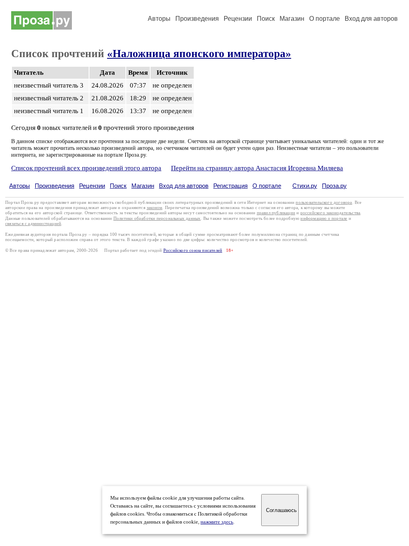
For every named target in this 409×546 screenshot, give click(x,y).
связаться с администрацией (33, 223)
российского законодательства (330, 213)
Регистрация (230, 185)
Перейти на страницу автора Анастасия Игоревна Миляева (257, 168)
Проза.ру (334, 185)
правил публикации (276, 213)
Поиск (266, 18)
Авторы (159, 18)
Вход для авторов (371, 18)
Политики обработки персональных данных (157, 218)
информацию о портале (323, 218)
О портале (266, 185)
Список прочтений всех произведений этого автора (86, 168)
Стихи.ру (304, 185)
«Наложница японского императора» (199, 54)
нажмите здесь (217, 522)
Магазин (292, 18)
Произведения (197, 18)
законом (154, 207)
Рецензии (238, 18)
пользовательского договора (324, 202)
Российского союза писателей (192, 250)
